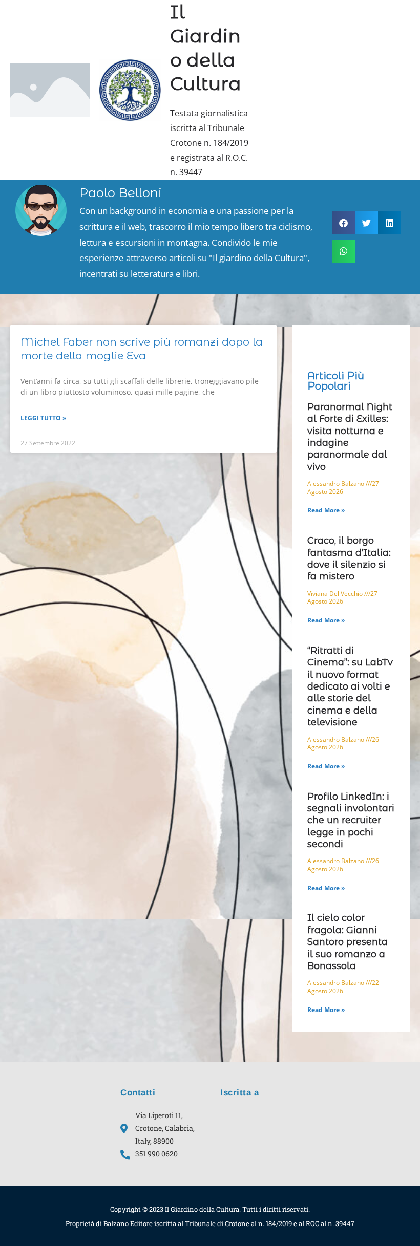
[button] (343, 222)
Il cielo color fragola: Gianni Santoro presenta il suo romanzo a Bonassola (347, 942)
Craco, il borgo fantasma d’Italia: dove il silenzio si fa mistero (349, 558)
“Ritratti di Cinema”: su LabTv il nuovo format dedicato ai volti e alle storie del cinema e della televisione (350, 686)
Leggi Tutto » (43, 418)
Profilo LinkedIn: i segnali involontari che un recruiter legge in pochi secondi (350, 820)
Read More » (326, 510)
